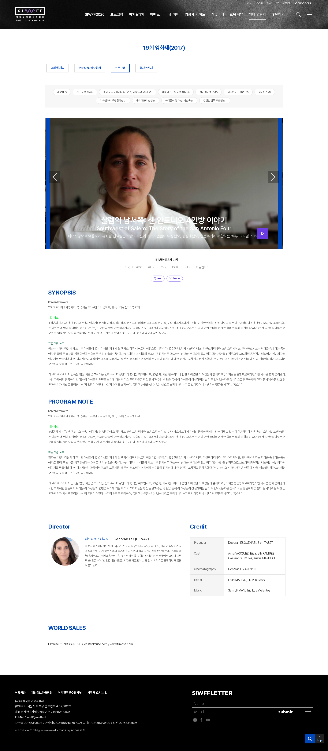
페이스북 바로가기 (201, 720)
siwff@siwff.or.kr (37, 717)
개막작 (62, 91)
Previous (54, 177)
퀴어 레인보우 (208, 91)
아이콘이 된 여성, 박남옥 (179, 100)
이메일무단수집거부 (70, 692)
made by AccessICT (72, 730)
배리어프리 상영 (145, 100)
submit (285, 712)
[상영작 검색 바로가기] (298, 14)
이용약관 (20, 692)
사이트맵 (309, 14)
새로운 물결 (85, 91)
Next (273, 177)
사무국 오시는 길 (97, 692)
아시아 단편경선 (238, 91)
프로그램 (120, 68)
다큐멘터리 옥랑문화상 (113, 100)
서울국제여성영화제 (30, 14)
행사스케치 (146, 68)
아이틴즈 (265, 91)
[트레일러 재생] (262, 233)
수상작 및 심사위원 (89, 68)
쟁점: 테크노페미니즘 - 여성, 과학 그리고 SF (127, 91)
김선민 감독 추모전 (214, 100)
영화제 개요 (57, 68)
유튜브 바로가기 (208, 720)
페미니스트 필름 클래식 (176, 91)
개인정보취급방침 (41, 692)
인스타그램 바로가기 (195, 720)
